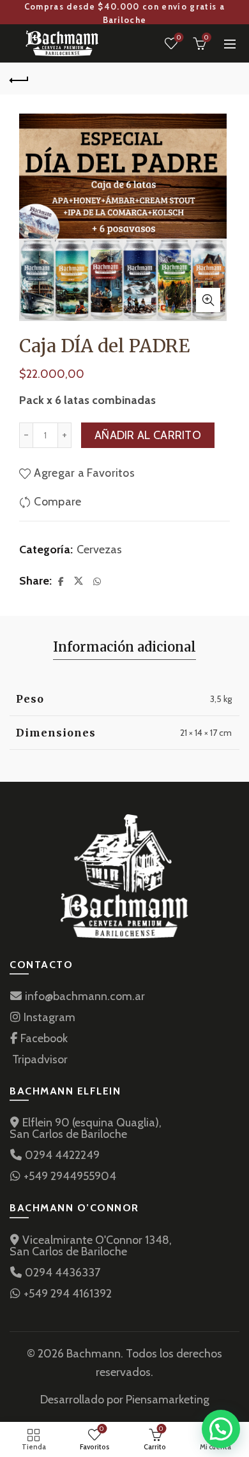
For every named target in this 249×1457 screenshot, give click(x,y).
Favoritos (179, 37)
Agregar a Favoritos (84, 473)
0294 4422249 (61, 1155)
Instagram (48, 1017)
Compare (57, 502)
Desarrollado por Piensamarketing (124, 1400)
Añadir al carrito (147, 435)
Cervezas (99, 549)
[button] (221, 1429)
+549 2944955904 (68, 1176)
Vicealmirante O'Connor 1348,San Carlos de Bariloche (91, 1246)
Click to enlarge (208, 300)
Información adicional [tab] (124, 647)
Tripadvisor (39, 1059)
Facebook (43, 1038)
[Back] (19, 78)
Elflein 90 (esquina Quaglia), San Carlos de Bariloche (86, 1128)
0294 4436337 (61, 1273)
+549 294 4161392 (66, 1294)
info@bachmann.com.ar (83, 996)
